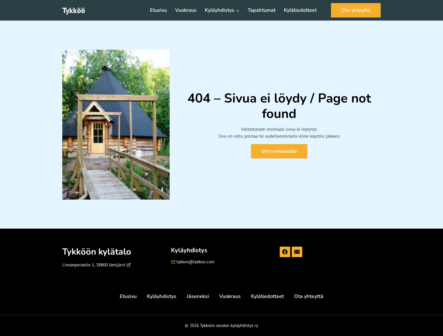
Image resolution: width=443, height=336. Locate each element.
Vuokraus (186, 10)
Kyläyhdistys (161, 296)
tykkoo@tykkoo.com (195, 262)
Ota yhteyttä (355, 10)
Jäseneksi (198, 296)
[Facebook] (285, 252)
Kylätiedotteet (300, 10)
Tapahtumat (262, 10)
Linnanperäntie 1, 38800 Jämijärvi (93, 265)
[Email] (297, 252)
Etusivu (158, 10)
